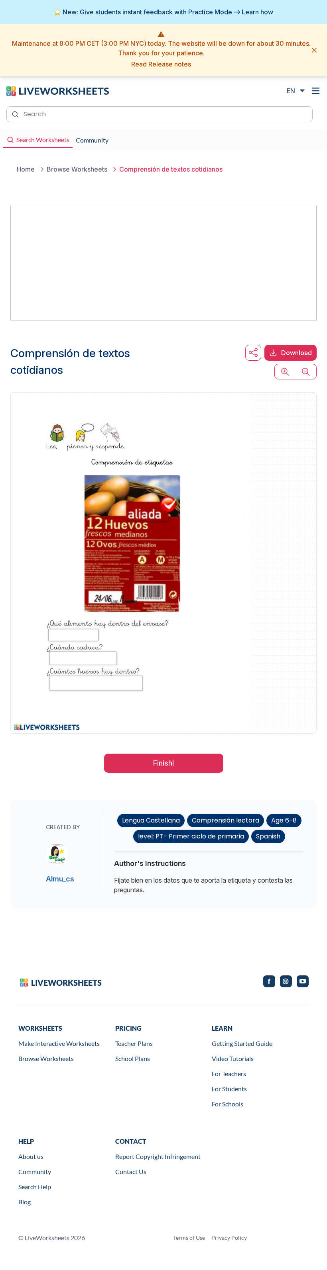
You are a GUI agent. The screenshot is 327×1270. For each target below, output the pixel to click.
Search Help (34, 1186)
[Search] (16, 113)
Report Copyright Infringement (158, 1156)
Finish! (163, 763)
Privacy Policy (229, 1237)
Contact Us (130, 1171)
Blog (24, 1202)
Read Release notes (161, 64)
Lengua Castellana (151, 820)
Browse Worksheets (46, 1058)
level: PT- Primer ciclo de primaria (191, 836)
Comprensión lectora (225, 820)
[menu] (316, 91)
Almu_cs (60, 879)
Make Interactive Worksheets (59, 1043)
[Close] (314, 50)
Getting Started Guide (242, 1043)
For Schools (227, 1104)
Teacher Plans (134, 1043)
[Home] (57, 90)
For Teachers (229, 1073)
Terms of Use (189, 1237)
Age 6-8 (284, 820)
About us (30, 1156)
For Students (229, 1088)
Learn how (257, 12)
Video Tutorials (233, 1058)
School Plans (132, 1058)
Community (34, 1171)
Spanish (268, 836)
